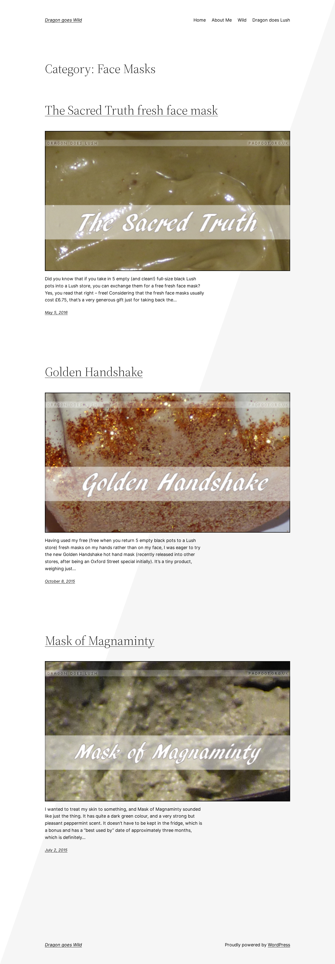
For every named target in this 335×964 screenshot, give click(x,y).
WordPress (279, 944)
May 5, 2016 (56, 312)
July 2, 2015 (56, 850)
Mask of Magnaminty (100, 640)
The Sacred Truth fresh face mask (131, 110)
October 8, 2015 (60, 581)
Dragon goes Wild (63, 20)
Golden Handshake (94, 371)
